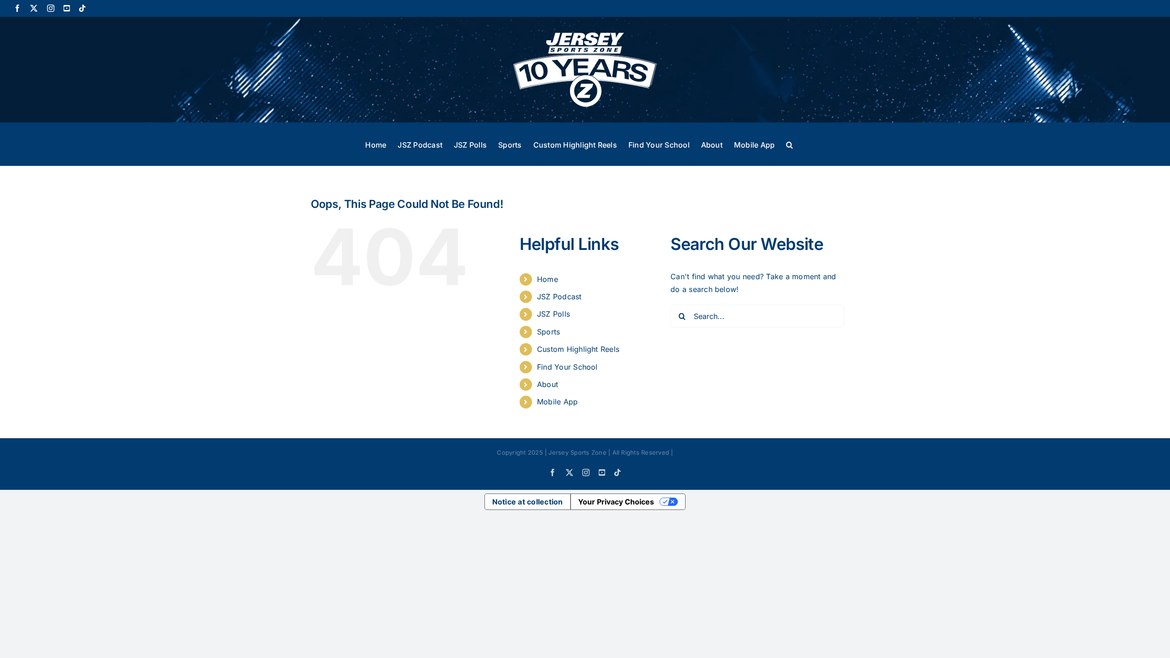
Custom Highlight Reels (578, 349)
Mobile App (557, 401)
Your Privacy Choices (616, 501)
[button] (789, 143)
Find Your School (567, 366)
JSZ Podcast (559, 296)
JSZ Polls (553, 313)
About (547, 384)
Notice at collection (527, 501)
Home (547, 279)
